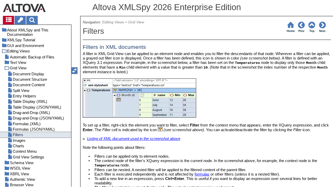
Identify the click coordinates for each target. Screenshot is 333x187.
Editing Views (113, 22)
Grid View (136, 22)
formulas (202, 174)
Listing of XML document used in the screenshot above (133, 138)
